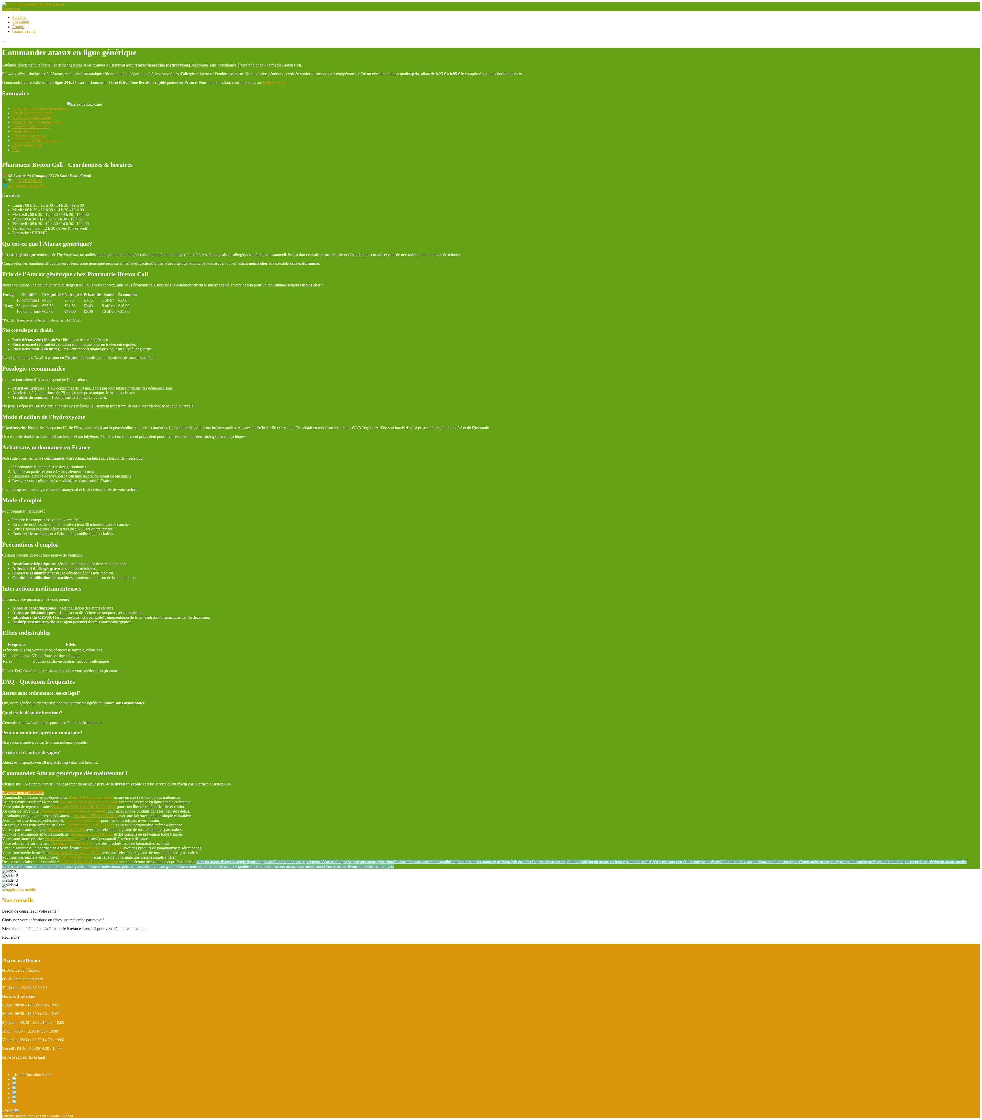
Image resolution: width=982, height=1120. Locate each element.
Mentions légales (133, 946)
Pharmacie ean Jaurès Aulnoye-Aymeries (73, 811)
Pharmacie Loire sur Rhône (91, 797)
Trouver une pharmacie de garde (28, 946)
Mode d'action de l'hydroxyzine (37, 122)
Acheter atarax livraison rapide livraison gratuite (235, 862)
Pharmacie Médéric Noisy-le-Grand (89, 802)
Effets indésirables (27, 145)
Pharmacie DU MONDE (102, 848)
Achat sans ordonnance (31, 127)
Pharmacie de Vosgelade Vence (76, 852)
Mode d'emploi (24, 131)
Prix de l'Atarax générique (33, 113)
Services (19, 17)
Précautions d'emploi (29, 136)
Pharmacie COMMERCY (72, 843)
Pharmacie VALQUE (82, 820)
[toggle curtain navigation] (4, 41)
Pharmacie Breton (49, 4)
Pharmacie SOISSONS (66, 829)
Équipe (18, 27)
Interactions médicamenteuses (36, 140)
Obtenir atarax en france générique (62, 866)
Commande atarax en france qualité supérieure (431, 862)
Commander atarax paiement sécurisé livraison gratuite (134, 866)
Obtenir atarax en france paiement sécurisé (620, 862)
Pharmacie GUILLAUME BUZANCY (84, 806)
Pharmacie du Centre (76, 857)
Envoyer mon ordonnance (23, 793)
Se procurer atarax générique (371, 862)
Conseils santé (23, 31)
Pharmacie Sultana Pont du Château (89, 862)
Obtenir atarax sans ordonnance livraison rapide (760, 862)
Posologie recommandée (32, 117)
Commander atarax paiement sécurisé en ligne (311, 862)
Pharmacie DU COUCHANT (90, 825)
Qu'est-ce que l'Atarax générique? (39, 108)
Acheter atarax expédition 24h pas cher (499, 862)
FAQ (16, 150)
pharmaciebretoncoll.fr (26, 185)
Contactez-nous (14, 1066)
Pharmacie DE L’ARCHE (92, 834)
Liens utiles (109, 946)
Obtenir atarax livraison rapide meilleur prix (359, 866)
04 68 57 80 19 (274, 82)
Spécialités (20, 22)
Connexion (11, 9)
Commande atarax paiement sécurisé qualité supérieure (222, 866)
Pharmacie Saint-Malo (63, 839)
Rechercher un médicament (77, 946)
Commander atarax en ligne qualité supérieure (836, 862)
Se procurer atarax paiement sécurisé (902, 862)
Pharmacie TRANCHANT (95, 816)
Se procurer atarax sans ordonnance (295, 866)
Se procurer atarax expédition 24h (558, 862)
